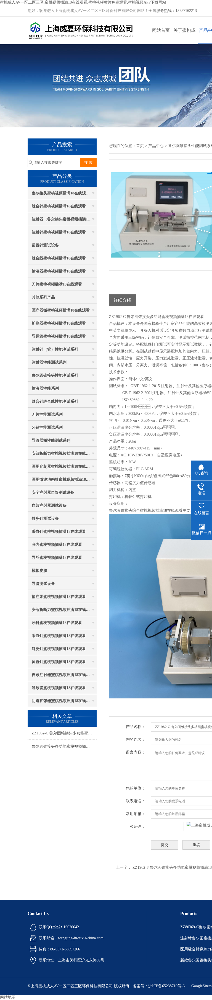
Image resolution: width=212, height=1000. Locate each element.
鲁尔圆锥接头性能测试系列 (55, 375)
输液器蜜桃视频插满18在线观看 (59, 271)
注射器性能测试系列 (49, 362)
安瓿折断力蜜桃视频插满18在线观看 (63, 453)
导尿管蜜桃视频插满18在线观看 (59, 336)
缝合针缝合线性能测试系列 (55, 401)
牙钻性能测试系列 (47, 427)
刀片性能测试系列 (47, 414)
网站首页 (161, 30)
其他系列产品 (43, 297)
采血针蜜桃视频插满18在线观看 (59, 531)
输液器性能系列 (45, 388)
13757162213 (186, 11)
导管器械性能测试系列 (51, 440)
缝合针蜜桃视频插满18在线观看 (59, 206)
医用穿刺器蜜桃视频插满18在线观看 (63, 466)
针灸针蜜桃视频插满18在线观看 (59, 649)
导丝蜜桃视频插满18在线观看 (57, 558)
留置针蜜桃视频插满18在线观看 (59, 662)
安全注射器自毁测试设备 (53, 492)
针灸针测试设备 (45, 518)
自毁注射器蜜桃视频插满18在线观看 (63, 675)
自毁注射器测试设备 (49, 505)
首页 (140, 146)
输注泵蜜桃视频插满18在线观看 (59, 597)
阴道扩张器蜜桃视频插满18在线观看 (63, 701)
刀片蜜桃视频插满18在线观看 (57, 284)
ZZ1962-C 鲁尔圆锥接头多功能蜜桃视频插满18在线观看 (64, 733)
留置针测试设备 (45, 245)
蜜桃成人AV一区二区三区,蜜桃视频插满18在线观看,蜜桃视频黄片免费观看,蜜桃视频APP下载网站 (83, 2)
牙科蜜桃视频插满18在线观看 (57, 623)
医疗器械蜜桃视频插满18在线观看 (61, 310)
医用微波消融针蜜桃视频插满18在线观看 (64, 479)
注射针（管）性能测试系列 (55, 349)
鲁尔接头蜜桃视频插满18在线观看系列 (64, 193)
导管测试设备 (43, 584)
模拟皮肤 (39, 571)
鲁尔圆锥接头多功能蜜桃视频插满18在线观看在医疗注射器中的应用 (64, 746)
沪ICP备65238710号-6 (166, 986)
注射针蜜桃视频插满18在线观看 (59, 232)
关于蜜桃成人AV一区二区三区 (184, 36)
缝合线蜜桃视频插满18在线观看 (59, 258)
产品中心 (156, 146)
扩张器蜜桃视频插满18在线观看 (59, 323)
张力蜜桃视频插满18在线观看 (57, 545)
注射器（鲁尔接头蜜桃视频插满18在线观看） (64, 219)
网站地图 (7, 997)
